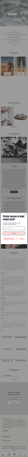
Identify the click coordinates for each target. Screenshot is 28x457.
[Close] (25, 214)
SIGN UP (14, 233)
